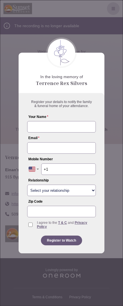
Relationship (38, 180)
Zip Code (35, 202)
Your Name (38, 117)
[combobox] (33, 169)
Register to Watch (61, 240)
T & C (62, 223)
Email (33, 138)
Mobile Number (40, 159)
